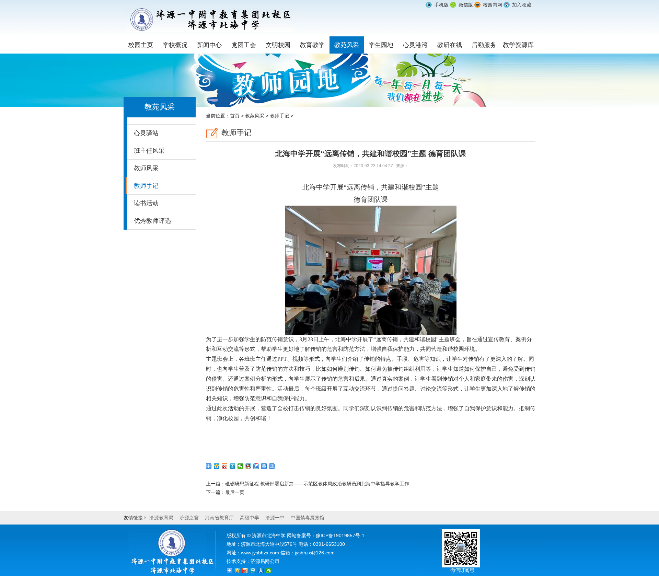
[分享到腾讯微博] (232, 466)
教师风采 (146, 168)
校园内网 (492, 5)
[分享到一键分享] (272, 466)
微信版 (466, 5)
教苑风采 (254, 115)
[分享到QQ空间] (217, 466)
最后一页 (234, 492)
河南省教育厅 (219, 517)
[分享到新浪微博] (225, 466)
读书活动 (146, 203)
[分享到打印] (264, 466)
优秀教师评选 (152, 220)
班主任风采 (149, 150)
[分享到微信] (240, 466)
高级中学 (249, 517)
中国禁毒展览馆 (307, 517)
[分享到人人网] (261, 570)
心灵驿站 (146, 133)
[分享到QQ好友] (248, 466)
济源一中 (275, 517)
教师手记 (146, 185)
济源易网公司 (265, 561)
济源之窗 (189, 517)
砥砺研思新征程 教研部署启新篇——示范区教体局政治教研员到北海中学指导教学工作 (317, 483)
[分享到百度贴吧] (256, 466)
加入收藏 (521, 5)
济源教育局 (161, 517)
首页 (235, 115)
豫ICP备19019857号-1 (340, 535)
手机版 (441, 5)
